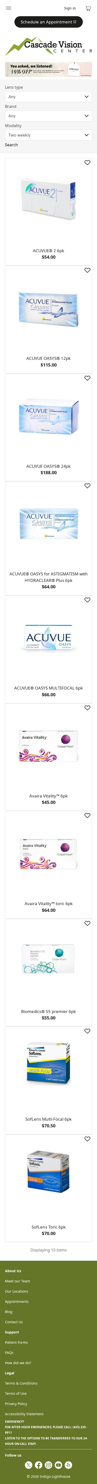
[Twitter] (28, 1465)
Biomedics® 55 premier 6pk (48, 1011)
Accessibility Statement (24, 1413)
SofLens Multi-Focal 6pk (48, 1119)
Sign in (70, 8)
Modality (13, 125)
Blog (8, 1311)
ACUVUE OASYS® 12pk (48, 358)
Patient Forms (16, 1342)
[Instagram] (48, 1465)
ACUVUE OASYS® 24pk (48, 466)
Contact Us (14, 1322)
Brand (10, 106)
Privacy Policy (16, 1403)
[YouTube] (58, 1465)
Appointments (17, 1301)
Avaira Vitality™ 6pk (48, 796)
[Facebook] (38, 1465)
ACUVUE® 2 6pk (48, 250)
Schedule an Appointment (46, 22)
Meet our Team (17, 1281)
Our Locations (16, 1291)
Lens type (14, 87)
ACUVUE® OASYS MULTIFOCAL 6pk (48, 688)
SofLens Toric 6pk (49, 1227)
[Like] (87, 162)
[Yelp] (68, 1465)
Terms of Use (16, 1393)
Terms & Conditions (21, 1383)
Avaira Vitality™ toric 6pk (49, 903)
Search (11, 145)
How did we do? (18, 1362)
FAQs (9, 1352)
